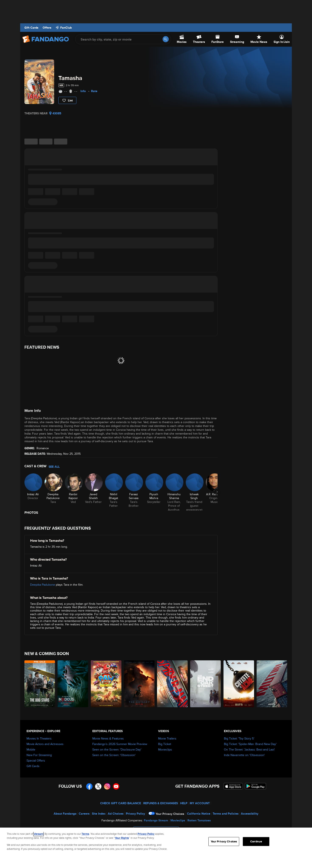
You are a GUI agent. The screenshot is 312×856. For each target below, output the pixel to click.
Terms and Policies (226, 813)
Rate (94, 91)
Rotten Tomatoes (199, 820)
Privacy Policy (135, 813)
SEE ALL (54, 466)
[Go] (166, 39)
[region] (156, 842)
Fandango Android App (255, 786)
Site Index (98, 813)
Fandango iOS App (233, 786)
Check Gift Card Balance (120, 803)
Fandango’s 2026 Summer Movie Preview (119, 744)
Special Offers (36, 760)
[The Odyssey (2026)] (139, 683)
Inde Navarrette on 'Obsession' (244, 755)
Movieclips (165, 749)
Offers (47, 27)
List (70, 100)
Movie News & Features (108, 738)
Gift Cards (31, 27)
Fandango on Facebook (89, 786)
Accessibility (249, 813)
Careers (84, 813)
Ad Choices (116, 813)
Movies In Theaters (39, 738)
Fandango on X (98, 786)
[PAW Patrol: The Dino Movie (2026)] (106, 683)
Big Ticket (164, 744)
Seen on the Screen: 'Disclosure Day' (116, 749)
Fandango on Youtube (116, 786)
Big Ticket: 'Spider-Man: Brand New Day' (250, 744)
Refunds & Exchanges (160, 803)
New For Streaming (39, 755)
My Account (200, 803)
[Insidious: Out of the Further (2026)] (73, 683)
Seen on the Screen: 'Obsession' (114, 755)
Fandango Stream (156, 820)
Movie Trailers (167, 738)
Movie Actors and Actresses (45, 744)
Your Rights (122, 838)
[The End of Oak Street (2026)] (205, 683)
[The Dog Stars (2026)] (39, 683)
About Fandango (65, 813)
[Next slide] (217, 492)
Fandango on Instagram (107, 786)
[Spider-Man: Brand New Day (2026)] (172, 683)
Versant (38, 834)
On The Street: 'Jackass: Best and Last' (249, 749)
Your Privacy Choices (170, 814)
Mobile (31, 749)
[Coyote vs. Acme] (238, 683)
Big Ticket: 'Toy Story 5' (239, 738)
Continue (256, 841)
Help (183, 803)
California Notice (198, 813)
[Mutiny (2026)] (272, 683)
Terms (85, 834)
